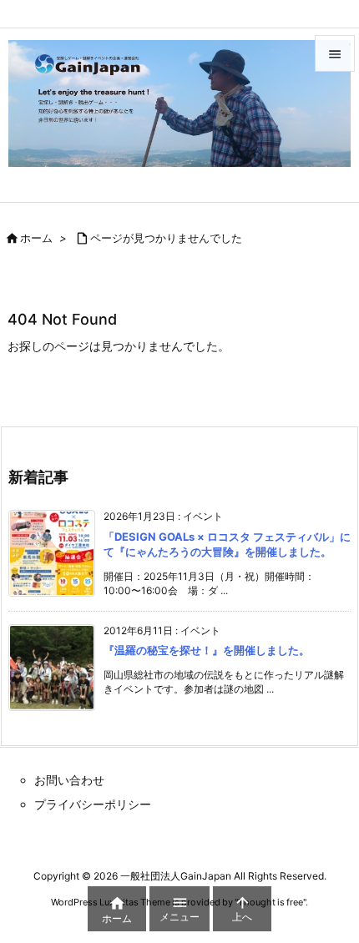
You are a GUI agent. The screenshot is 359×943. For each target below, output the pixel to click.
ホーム (36, 238)
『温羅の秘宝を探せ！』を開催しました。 (207, 650)
